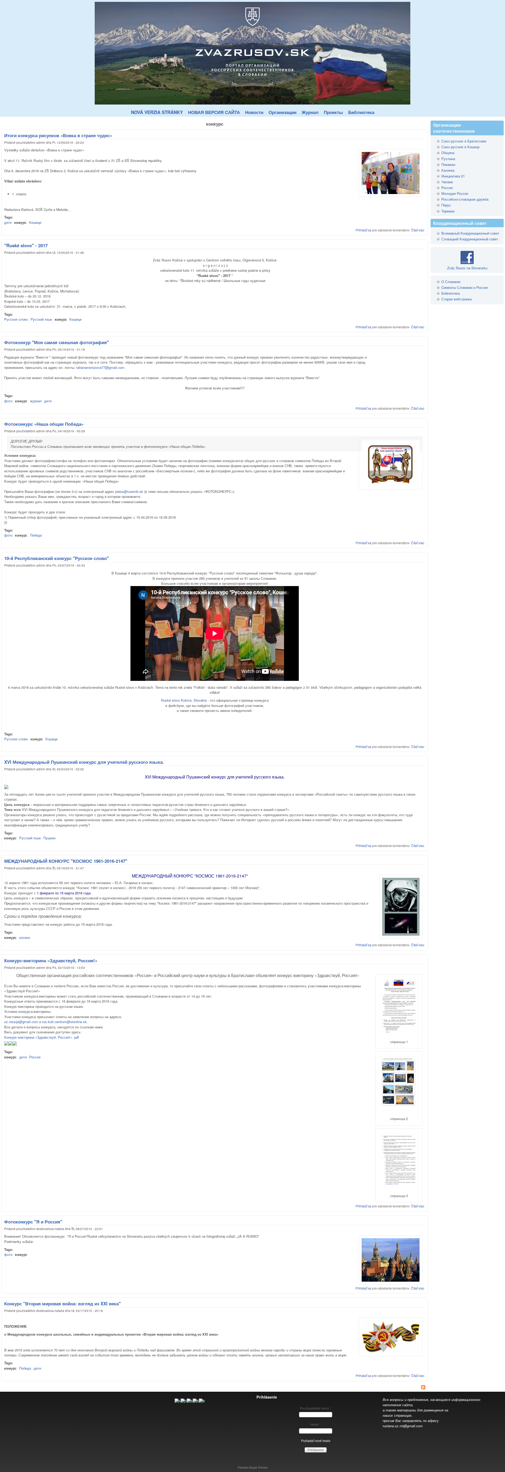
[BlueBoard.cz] (190, 1401)
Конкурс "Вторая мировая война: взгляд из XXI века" (62, 1303)
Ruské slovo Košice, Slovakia (184, 700)
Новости (254, 112)
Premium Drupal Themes (252, 1467)
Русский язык (41, 319)
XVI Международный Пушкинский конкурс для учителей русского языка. (84, 762)
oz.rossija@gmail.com (21, 1021)
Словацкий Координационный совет (469, 238)
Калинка (447, 170)
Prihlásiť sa (363, 230)
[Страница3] (15, 1044)
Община (447, 152)
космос (25, 937)
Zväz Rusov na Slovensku (467, 267)
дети (8, 222)
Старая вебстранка (456, 298)
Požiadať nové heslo (315, 1440)
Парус (446, 204)
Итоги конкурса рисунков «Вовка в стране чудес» (58, 135)
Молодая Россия (454, 193)
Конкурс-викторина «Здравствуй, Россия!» (50, 960)
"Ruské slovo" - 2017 (26, 245)
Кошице (35, 222)
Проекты (333, 112)
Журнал (310, 112)
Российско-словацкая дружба (464, 199)
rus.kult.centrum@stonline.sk (64, 1021)
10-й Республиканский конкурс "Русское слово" (56, 558)
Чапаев (447, 181)
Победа (36, 535)
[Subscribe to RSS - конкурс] (214, 1388)
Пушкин (49, 837)
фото (8, 400)
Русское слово (16, 319)
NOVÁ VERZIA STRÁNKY (157, 112)
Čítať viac (417, 230)
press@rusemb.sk (129, 491)
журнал (36, 400)
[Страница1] (6, 1044)
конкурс (20, 222)
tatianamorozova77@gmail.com (100, 367)
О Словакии (450, 281)
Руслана (448, 158)
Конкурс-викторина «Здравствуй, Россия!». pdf (41, 1037)
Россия (35, 1056)
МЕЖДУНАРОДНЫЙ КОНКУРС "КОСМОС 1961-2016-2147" (65, 861)
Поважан (448, 164)
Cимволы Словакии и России (464, 287)
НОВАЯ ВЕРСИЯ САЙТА (214, 112)
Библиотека (361, 112)
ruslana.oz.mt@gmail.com (403, 1425)
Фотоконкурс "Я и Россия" (33, 1221)
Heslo (315, 1424)
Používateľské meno (315, 1408)
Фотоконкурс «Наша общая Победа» (44, 424)
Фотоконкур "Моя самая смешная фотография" (56, 342)
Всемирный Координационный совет (470, 233)
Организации (282, 112)
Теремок (447, 211)
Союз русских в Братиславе (463, 140)
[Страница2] (10, 1044)
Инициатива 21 (453, 176)
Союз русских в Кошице (460, 146)
